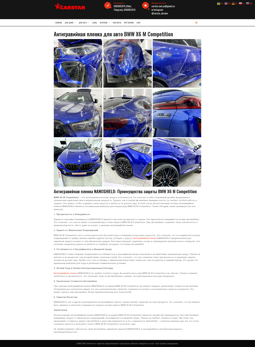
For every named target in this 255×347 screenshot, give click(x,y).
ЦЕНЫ (94, 22)
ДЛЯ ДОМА (69, 22)
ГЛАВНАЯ (58, 22)
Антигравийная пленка (145, 238)
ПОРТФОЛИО (129, 22)
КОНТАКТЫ (117, 22)
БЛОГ (139, 22)
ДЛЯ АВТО (83, 22)
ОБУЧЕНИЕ (104, 22)
